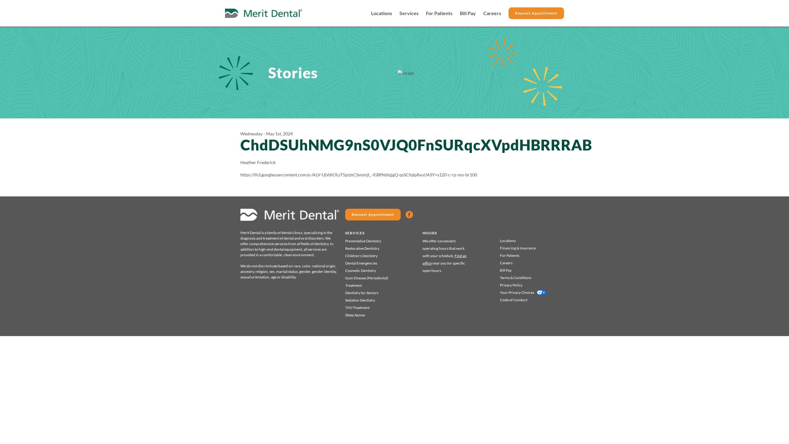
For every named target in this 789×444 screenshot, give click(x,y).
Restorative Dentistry (362, 248)
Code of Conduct (513, 300)
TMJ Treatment (357, 307)
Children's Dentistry (361, 255)
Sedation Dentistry (360, 300)
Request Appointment (536, 13)
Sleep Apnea (355, 315)
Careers (492, 13)
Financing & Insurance (518, 248)
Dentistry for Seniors (361, 292)
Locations (381, 13)
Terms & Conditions (515, 277)
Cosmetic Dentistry (360, 270)
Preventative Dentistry (363, 241)
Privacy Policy (511, 285)
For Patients (439, 13)
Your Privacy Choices (517, 292)
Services (409, 13)
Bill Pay (468, 13)
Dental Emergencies (361, 263)
